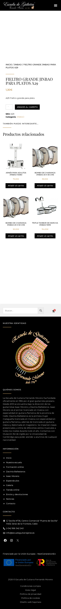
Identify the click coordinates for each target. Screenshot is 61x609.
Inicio (9, 64)
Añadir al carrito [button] (16, 185)
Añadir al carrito (27, 107)
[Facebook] (5, 540)
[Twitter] (17, 540)
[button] (55, 5)
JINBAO (18, 64)
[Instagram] (11, 540)
